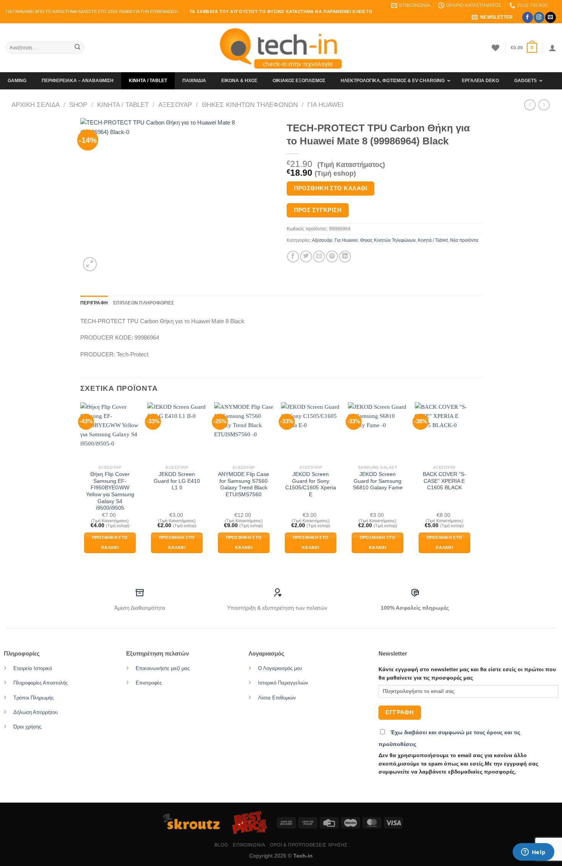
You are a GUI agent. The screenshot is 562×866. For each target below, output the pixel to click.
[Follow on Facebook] (527, 17)
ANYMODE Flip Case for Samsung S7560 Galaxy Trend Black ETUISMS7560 (243, 484)
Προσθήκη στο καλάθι (330, 188)
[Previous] (80, 484)
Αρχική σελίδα (35, 104)
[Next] (473, 484)
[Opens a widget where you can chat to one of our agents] (533, 852)
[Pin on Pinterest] (332, 256)
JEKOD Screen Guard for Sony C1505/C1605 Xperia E (310, 484)
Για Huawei (325, 104)
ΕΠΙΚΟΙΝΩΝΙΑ (249, 845)
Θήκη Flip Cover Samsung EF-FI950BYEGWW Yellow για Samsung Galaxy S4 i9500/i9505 (110, 491)
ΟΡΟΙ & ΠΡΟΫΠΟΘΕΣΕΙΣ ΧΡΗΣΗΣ (309, 845)
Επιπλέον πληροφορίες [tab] (143, 303)
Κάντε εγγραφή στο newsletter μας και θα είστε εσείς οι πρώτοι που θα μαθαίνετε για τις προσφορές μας (467, 674)
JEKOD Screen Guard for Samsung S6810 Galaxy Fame (378, 480)
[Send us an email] (550, 17)
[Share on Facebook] (293, 256)
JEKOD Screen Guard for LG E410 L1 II (177, 480)
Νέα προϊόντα (464, 240)
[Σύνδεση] (552, 47)
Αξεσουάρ (175, 104)
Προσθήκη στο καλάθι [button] (110, 542)
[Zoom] (90, 264)
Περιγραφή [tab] (94, 303)
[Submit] (77, 48)
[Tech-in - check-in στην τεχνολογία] (281, 47)
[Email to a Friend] (319, 256)
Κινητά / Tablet (123, 104)
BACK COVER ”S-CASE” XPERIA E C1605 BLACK (444, 480)
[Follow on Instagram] (539, 17)
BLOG (221, 845)
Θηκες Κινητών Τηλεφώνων (250, 104)
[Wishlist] (495, 47)
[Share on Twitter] (306, 256)
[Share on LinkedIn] (345, 256)
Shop (78, 104)
